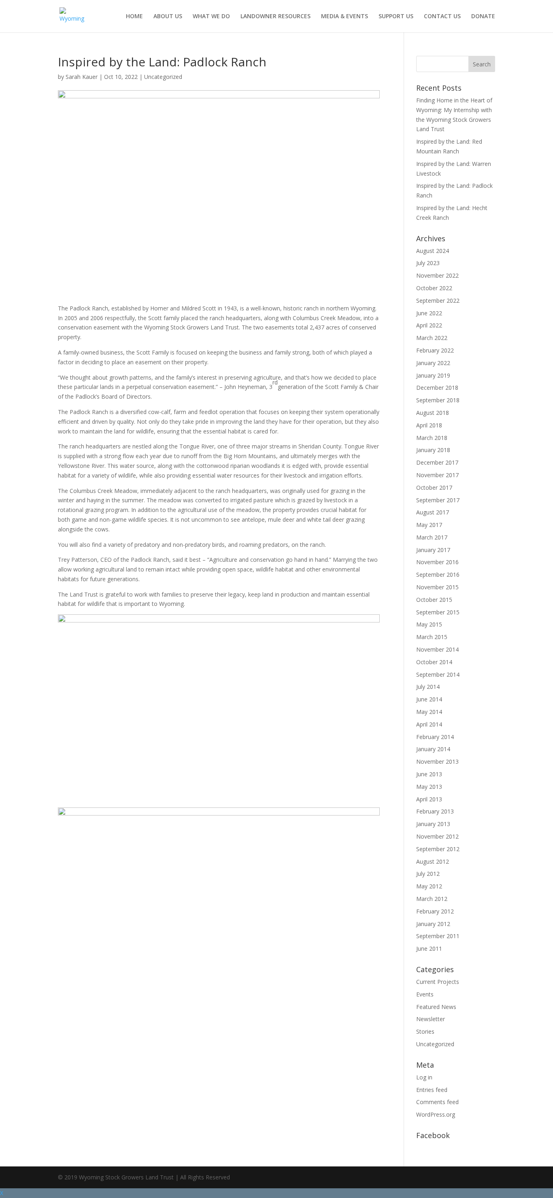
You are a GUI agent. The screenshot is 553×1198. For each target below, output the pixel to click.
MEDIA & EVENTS (344, 16)
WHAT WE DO (211, 16)
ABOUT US (167, 16)
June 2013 (429, 774)
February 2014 (435, 737)
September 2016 (437, 574)
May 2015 (429, 624)
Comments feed (437, 1102)
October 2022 (434, 288)
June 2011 (429, 948)
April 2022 (429, 325)
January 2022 (433, 363)
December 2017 (437, 462)
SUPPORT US (396, 16)
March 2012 (431, 899)
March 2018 (431, 438)
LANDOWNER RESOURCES (275, 16)
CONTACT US (442, 16)
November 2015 (437, 587)
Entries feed (431, 1090)
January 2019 (433, 375)
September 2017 (437, 500)
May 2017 (429, 525)
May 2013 (429, 786)
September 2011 (437, 936)
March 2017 (431, 537)
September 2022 (437, 300)
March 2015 (431, 637)
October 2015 (434, 599)
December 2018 (437, 387)
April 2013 (429, 799)
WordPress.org (435, 1114)
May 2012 (429, 886)
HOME (134, 16)
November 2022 (437, 275)
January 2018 (433, 450)
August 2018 (432, 412)
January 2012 (433, 924)
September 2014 (437, 674)
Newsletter (430, 1019)
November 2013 (437, 761)
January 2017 (433, 550)
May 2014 (429, 712)
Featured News (436, 1007)
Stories (425, 1031)
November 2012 (437, 836)
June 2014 (429, 699)
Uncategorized (163, 77)
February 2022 (435, 350)
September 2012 (437, 849)
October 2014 (434, 662)
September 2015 (437, 612)
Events (425, 994)
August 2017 (432, 512)
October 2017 (434, 487)
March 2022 (431, 338)
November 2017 (437, 475)
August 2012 (432, 861)
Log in (424, 1077)
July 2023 (428, 263)
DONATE (483, 16)
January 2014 (433, 749)
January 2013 (433, 824)
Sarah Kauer (82, 77)
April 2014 (429, 724)
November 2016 (437, 562)
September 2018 (437, 400)
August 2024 (432, 251)
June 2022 (429, 313)
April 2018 (429, 425)
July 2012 (428, 873)
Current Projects (437, 982)
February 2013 (435, 811)
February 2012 (435, 911)
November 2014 (437, 649)
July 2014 (428, 686)
